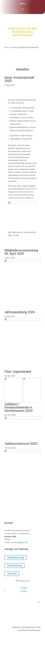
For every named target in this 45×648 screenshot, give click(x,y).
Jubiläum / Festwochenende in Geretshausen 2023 (18, 407)
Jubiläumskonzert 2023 (20, 443)
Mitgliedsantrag (15, 557)
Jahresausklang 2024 (19, 312)
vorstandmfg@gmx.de (19, 542)
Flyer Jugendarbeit (17, 371)
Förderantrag (14, 565)
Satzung (11, 573)
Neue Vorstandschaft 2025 (19, 79)
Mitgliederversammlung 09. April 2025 (21, 251)
